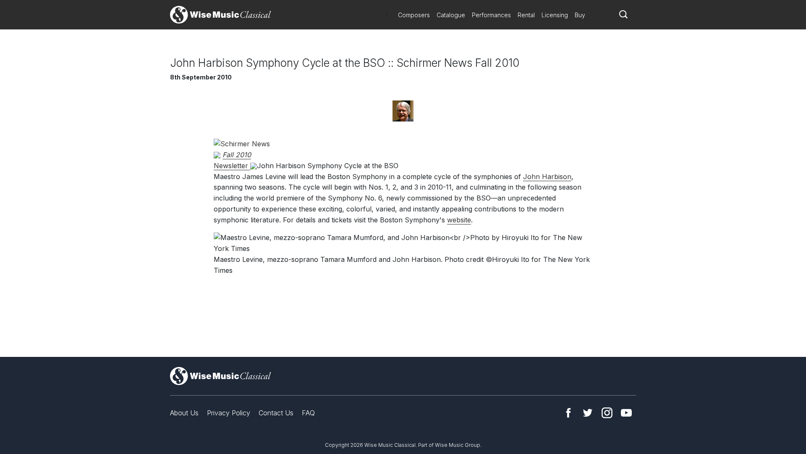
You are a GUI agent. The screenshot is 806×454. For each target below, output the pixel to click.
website (459, 220)
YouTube (626, 412)
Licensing (555, 14)
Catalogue (451, 14)
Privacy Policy (228, 413)
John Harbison (547, 176)
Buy (580, 14)
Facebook (568, 412)
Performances (491, 14)
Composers (414, 14)
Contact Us (276, 413)
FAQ (308, 413)
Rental (526, 14)
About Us (184, 413)
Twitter (587, 412)
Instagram (607, 412)
